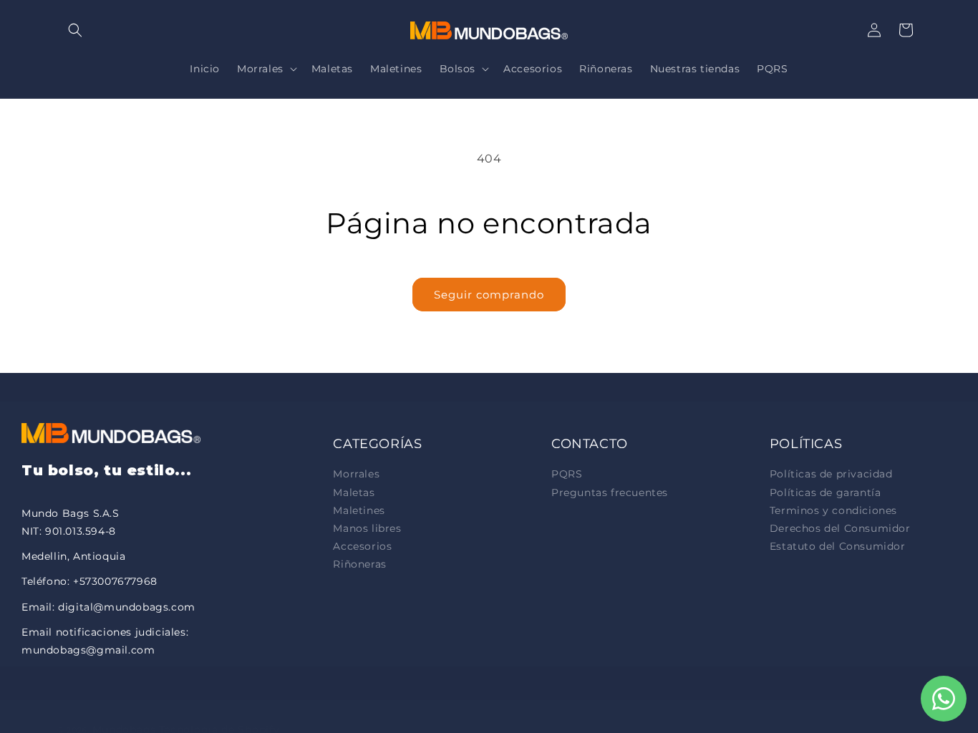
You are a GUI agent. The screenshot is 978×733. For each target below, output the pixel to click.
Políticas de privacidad (831, 473)
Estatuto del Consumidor (838, 546)
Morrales (356, 473)
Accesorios (362, 546)
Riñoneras (359, 564)
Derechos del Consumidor (840, 528)
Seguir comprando (489, 294)
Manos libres (367, 528)
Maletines (358, 510)
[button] (75, 30)
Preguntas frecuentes (609, 492)
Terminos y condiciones (833, 510)
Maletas (353, 492)
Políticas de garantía (825, 492)
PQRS (566, 473)
